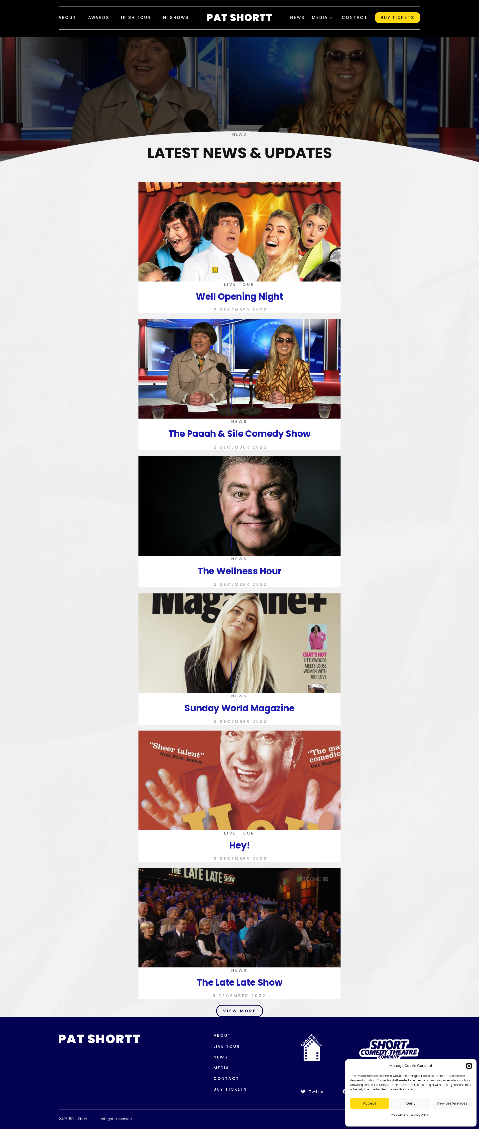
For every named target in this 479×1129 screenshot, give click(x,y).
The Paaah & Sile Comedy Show (239, 433)
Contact (354, 17)
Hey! (239, 845)
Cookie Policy (399, 1115)
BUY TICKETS (397, 17)
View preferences (452, 1103)
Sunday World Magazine (239, 708)
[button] (469, 1065)
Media (320, 17)
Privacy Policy (419, 1115)
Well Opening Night (239, 296)
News (297, 17)
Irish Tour (136, 17)
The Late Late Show (239, 982)
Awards (98, 17)
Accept (369, 1103)
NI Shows (176, 17)
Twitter (316, 1092)
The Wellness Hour (239, 571)
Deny (410, 1103)
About (67, 17)
